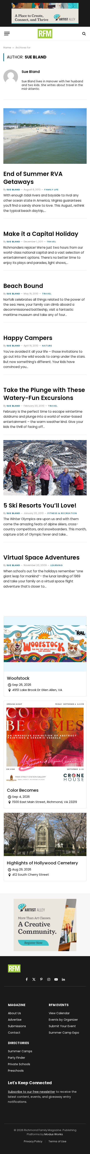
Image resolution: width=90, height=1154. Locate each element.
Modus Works (53, 1134)
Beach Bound (23, 286)
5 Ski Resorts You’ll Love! (40, 505)
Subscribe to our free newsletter (31, 1092)
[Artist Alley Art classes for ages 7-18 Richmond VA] (45, 13)
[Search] (83, 33)
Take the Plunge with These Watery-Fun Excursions (44, 394)
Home (7, 47)
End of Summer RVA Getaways (33, 178)
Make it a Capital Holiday (40, 234)
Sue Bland (31, 72)
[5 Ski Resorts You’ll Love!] (45, 467)
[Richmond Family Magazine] (45, 33)
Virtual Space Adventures (41, 557)
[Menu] (7, 33)
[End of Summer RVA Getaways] (45, 136)
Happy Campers (27, 338)
